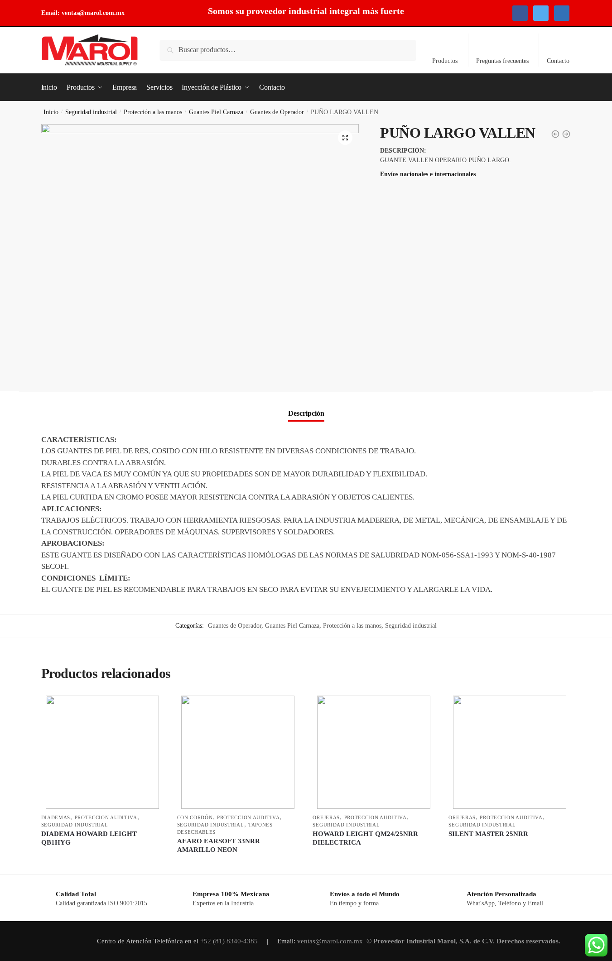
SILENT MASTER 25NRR (488, 833)
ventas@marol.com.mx (93, 13)
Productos (445, 61)
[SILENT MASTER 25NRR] (509, 752)
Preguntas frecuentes (502, 61)
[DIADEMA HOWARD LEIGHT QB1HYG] (102, 752)
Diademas (56, 817)
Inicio (50, 112)
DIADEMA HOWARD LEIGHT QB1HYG (89, 838)
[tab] (306, 406)
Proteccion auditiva (106, 817)
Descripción (306, 413)
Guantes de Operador (277, 112)
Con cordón (195, 817)
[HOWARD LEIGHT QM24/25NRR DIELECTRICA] (374, 752)
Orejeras (326, 817)
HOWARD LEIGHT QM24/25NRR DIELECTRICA (365, 838)
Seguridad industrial (91, 112)
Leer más (102, 863)
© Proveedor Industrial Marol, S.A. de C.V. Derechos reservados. (464, 941)
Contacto (558, 61)
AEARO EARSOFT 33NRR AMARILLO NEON (218, 845)
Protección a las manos (153, 112)
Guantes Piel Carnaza (216, 112)
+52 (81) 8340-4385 (230, 941)
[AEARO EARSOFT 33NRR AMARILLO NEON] (238, 752)
